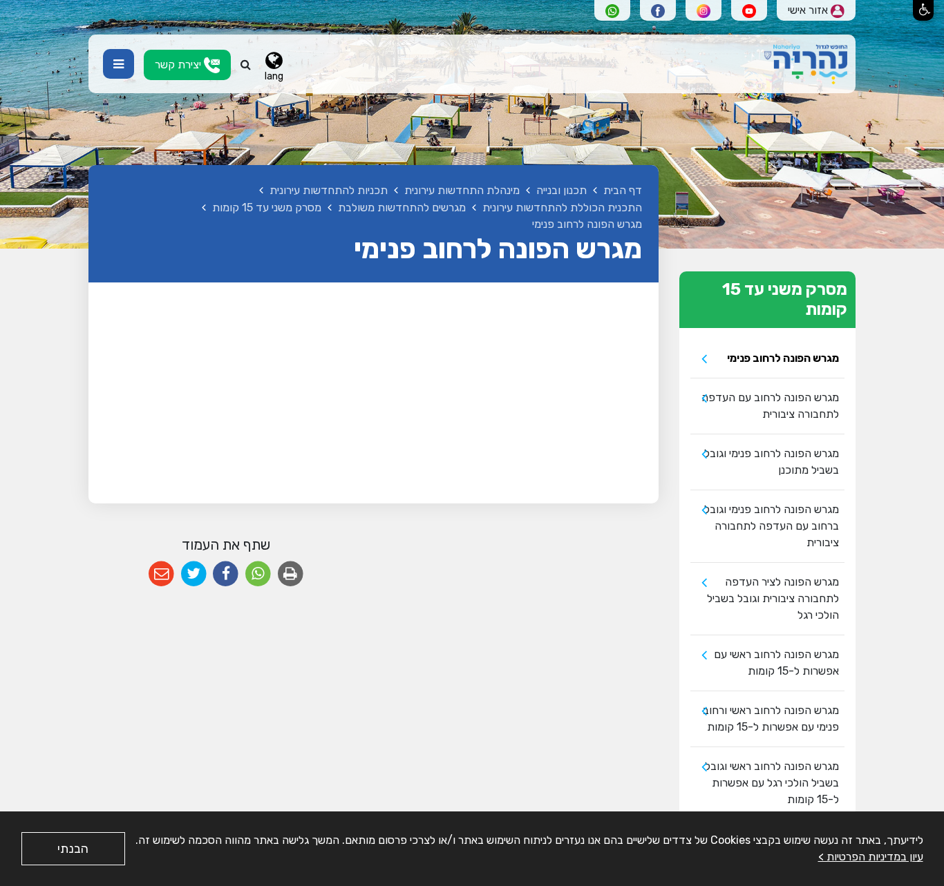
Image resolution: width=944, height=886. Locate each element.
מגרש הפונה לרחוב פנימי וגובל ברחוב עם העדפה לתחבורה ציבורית (771, 526)
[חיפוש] (245, 65)
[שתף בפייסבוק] (225, 574)
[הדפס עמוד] (290, 574)
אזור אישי (809, 10)
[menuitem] (767, 358)
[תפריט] (118, 64)
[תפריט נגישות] (923, 10)
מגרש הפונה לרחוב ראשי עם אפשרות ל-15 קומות (776, 662)
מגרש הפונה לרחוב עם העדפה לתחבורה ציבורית (770, 406)
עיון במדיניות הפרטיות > (870, 856)
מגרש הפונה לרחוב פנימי (783, 358)
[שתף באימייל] (161, 574)
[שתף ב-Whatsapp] (258, 574)
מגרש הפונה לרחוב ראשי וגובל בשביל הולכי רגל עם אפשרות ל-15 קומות (772, 783)
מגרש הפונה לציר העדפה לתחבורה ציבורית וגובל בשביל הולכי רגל (773, 598)
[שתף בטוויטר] (194, 574)
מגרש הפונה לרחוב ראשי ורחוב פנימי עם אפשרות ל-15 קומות (771, 718)
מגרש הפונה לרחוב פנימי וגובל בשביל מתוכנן (771, 461)
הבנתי (72, 848)
